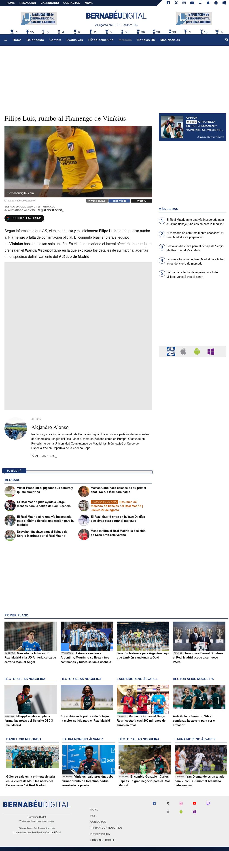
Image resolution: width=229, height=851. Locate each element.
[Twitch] (200, 3)
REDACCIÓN (27, 3)
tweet (140, 200)
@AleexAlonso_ (52, 210)
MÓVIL (89, 3)
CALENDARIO (50, 3)
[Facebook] (168, 3)
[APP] (172, 351)
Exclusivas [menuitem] (74, 40)
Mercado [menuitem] (125, 40)
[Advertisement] (192, 315)
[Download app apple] (208, 3)
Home (11, 3)
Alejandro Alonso (21, 210)
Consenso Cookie (102, 840)
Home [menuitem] (17, 40)
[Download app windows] (224, 3)
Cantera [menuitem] (55, 40)
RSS (92, 815)
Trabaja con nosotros (106, 828)
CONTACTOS (71, 3)
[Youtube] (192, 3)
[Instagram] (184, 3)
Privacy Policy (100, 834)
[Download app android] (216, 3)
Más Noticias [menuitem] (170, 40)
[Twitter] (176, 3)
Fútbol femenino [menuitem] (101, 40)
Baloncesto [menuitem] (35, 40)
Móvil (94, 809)
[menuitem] (5, 40)
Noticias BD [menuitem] (146, 40)
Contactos (98, 822)
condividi (118, 200)
